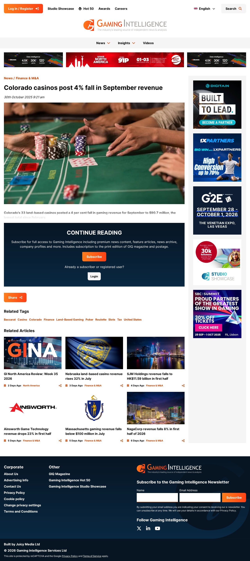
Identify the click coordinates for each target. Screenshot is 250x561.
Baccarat (10, 319)
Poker (89, 319)
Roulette (100, 319)
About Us (11, 474)
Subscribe (94, 257)
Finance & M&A (27, 78)
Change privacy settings (22, 505)
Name (140, 490)
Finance (49, 319)
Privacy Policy (14, 493)
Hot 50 (88, 9)
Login (94, 276)
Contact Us (12, 486)
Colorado (35, 319)
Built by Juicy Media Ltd (22, 544)
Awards (104, 9)
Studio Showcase (61, 9)
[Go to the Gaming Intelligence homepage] (124, 25)
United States (133, 319)
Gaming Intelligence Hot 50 (69, 480)
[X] (139, 528)
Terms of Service (92, 556)
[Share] (60, 385)
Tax (119, 319)
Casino (22, 319)
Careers (121, 9)
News (8, 78)
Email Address (188, 490)
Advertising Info (16, 480)
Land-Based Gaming (70, 319)
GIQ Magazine (59, 474)
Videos (148, 43)
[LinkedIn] (148, 528)
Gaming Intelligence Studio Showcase (77, 486)
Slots (111, 319)
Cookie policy (14, 499)
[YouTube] (157, 528)
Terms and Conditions (21, 511)
